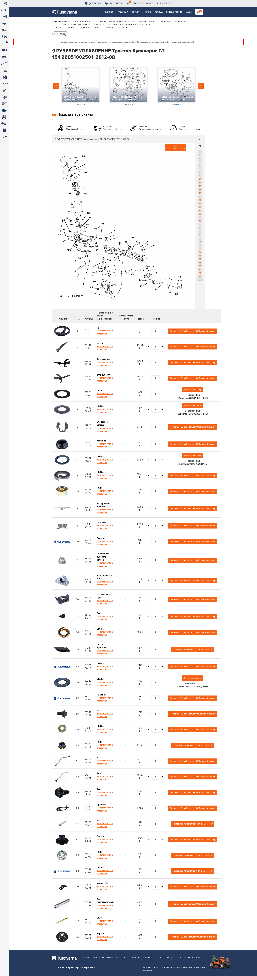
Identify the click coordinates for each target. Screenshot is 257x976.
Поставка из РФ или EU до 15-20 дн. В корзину (193, 649)
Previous (56, 86)
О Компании (133, 958)
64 (200, 252)
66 (200, 255)
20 (200, 196)
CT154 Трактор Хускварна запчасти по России (78, 24)
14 (200, 182)
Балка (100, 343)
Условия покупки (174, 12)
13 (200, 179)
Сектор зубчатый (101, 646)
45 (200, 220)
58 (200, 231)
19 (200, 193)
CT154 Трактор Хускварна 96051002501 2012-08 (128, 24)
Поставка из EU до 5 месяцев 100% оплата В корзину (192, 331)
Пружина (101, 804)
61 (200, 241)
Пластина (102, 522)
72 (200, 276)
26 (200, 206)
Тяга (99, 757)
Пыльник (101, 538)
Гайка (100, 487)
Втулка (100, 836)
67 (200, 259)
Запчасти (109, 12)
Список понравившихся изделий (151, 3)
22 (200, 203)
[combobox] (128, 139)
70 (200, 269)
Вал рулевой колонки (103, 505)
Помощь (159, 12)
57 (200, 227)
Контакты (116, 3)
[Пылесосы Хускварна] (4, 117)
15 (200, 186)
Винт (99, 613)
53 (200, 224)
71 (200, 273)
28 (200, 210)
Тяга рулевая (103, 359)
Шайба (100, 390)
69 (200, 266)
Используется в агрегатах (105, 332)
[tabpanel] (80, 86)
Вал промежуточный (105, 901)
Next (201, 86)
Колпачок (101, 440)
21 (200, 200)
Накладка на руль (103, 596)
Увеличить (80, 104)
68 (200, 262)
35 (200, 217)
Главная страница (60, 21)
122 (200, 279)
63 (200, 248)
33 (200, 213)
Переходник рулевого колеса (103, 557)
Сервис (147, 12)
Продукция (123, 12)
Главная (86, 958)
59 (200, 234)
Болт (99, 710)
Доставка (95, 3)
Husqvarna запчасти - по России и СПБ (115, 21)
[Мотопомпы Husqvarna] (4, 110)
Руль (99, 327)
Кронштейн (102, 883)
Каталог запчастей (83, 21)
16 (200, 189)
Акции (189, 12)
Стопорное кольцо (102, 423)
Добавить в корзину (192, 389)
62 (200, 245)
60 (200, 238)
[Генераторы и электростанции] (4, 97)
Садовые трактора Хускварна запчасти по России (162, 21)
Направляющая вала (104, 577)
